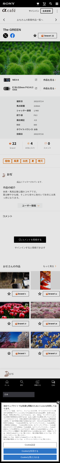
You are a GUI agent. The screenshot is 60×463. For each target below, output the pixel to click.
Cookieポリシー (26, 437)
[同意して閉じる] (58, 402)
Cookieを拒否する (30, 451)
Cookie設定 (30, 445)
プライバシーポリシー (32, 439)
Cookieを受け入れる (30, 457)
